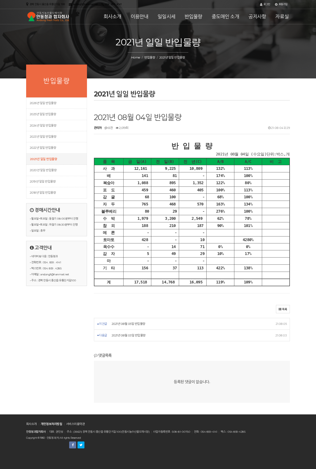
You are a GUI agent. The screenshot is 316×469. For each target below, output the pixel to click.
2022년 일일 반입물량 (43, 147)
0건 (110, 128)
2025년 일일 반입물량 (43, 114)
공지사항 (257, 16)
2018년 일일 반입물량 (43, 192)
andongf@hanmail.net (85, 4)
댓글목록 (104, 355)
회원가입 (283, 4)
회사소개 (112, 16)
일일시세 (166, 16)
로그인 (266, 4)
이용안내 (140, 16)
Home (135, 57)
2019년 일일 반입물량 (43, 181)
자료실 (282, 16)
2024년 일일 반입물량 (43, 125)
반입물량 (193, 16)
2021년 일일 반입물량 (43, 159)
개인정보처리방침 (51, 424)
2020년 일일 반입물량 (43, 170)
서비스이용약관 (75, 424)
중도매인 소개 (225, 16)
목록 (284, 309)
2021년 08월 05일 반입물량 (128, 324)
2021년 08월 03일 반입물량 (129, 335)
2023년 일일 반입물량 (43, 136)
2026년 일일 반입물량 (43, 103)
